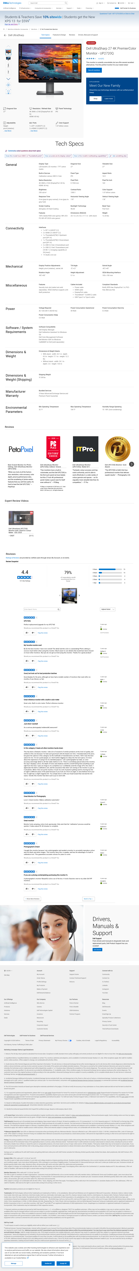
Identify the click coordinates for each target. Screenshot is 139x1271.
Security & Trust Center (109, 1025)
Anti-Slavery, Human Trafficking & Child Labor (18, 1044)
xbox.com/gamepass (54, 1117)
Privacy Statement (44, 1040)
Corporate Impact (42, 1025)
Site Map (7, 975)
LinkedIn (105, 985)
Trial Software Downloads (110, 1029)
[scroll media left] (60, 595)
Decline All (48, 1263)
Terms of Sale (29, 1040)
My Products (41, 985)
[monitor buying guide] (5, 35)
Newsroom (40, 1018)
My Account (40, 974)
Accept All (63, 1263)
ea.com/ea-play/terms (69, 1117)
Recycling (40, 1021)
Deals (6, 1018)
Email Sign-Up (106, 1014)
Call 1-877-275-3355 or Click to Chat (117, 14)
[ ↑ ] (35, 1074)
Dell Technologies (9, 1035)
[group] (50, 72)
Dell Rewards (106, 1007)
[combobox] (48, 3)
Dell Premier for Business (128, 8)
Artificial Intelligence (10, 1003)
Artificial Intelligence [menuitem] (9, 8)
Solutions (7, 1010)
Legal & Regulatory (101, 1040)
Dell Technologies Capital (44, 1010)
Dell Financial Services (47, 1035)
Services (6, 1014)
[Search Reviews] (58, 609)
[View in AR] (8, 91)
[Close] (69, 1245)
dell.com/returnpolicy (125, 1054)
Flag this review (43, 633)
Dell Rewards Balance (43, 993)
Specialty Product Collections (111, 1018)
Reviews (72, 35)
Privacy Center (106, 1021)
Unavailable (91, 43)
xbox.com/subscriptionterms (81, 1115)
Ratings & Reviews (12, 558)
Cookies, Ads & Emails (83, 1040)
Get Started (97, 949)
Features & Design (59, 35)
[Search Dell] (65, 3)
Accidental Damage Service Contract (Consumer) (86, 1080)
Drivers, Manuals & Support (88, 35)
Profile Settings (41, 982)
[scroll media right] (79, 595)
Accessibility (115, 1040)
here (116, 1127)
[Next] (131, 464)
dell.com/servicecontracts (26, 1074)
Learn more (109, 99)
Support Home (74, 974)
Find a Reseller (74, 1007)
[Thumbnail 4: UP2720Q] (8, 72)
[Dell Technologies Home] (12, 3)
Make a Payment (42, 989)
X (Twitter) (105, 982)
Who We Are (40, 1003)
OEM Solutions (74, 1010)
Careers (39, 1007)
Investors (40, 1014)
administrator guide (94, 1093)
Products (7, 1007)
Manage (13, 1263)
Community (106, 974)
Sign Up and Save (11, 24)
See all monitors (94, 70)
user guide (48, 1093)
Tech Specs (45, 35)
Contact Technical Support (78, 978)
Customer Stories (42, 1029)
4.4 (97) (101, 59)
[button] (101, 3)
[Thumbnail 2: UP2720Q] (8, 59)
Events (104, 1010)
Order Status (41, 978)
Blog (103, 1003)
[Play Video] (21, 518)
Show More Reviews (33, 899)
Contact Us (105, 978)
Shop (95, 99)
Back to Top (87, 899)
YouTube (105, 993)
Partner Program (75, 1014)
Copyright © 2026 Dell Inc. (12, 1040)
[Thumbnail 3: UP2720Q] (8, 65)
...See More (7, 131)
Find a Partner (74, 1003)
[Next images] (8, 79)
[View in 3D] (8, 85)
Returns (72, 982)
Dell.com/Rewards (117, 1248)
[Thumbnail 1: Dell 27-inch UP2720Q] (8, 52)
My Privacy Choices (61, 1040)
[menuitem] (25, 8)
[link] (111, 3)
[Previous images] (8, 46)
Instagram (105, 989)
